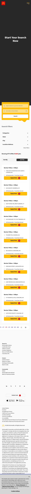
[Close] (29, 476)
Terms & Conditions (7, 416)
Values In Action (6, 348)
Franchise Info (5, 353)
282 (18, 327)
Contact (4, 410)
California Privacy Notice (8, 413)
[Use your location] (27, 111)
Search (15, 116)
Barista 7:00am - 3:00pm (11, 168)
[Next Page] (21, 327)
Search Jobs (5, 364)
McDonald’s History (7, 345)
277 (3, 327)
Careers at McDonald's (3, 3)
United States (5, 408)
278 (6, 327)
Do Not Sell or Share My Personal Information (13, 421)
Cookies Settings (6, 414)
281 (15, 327)
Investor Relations (6, 350)
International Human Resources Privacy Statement (14, 419)
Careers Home (5, 359)
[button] (28, 3)
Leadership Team (6, 347)
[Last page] (25, 327)
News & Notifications (7, 352)
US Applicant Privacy (7, 411)
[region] (15, 484)
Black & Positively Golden (8, 374)
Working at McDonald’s (7, 363)
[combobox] (15, 111)
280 (12, 327)
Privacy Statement (20, 485)
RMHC (3, 371)
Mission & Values (6, 361)
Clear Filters (26, 148)
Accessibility (5, 418)
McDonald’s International (8, 372)
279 (9, 327)
